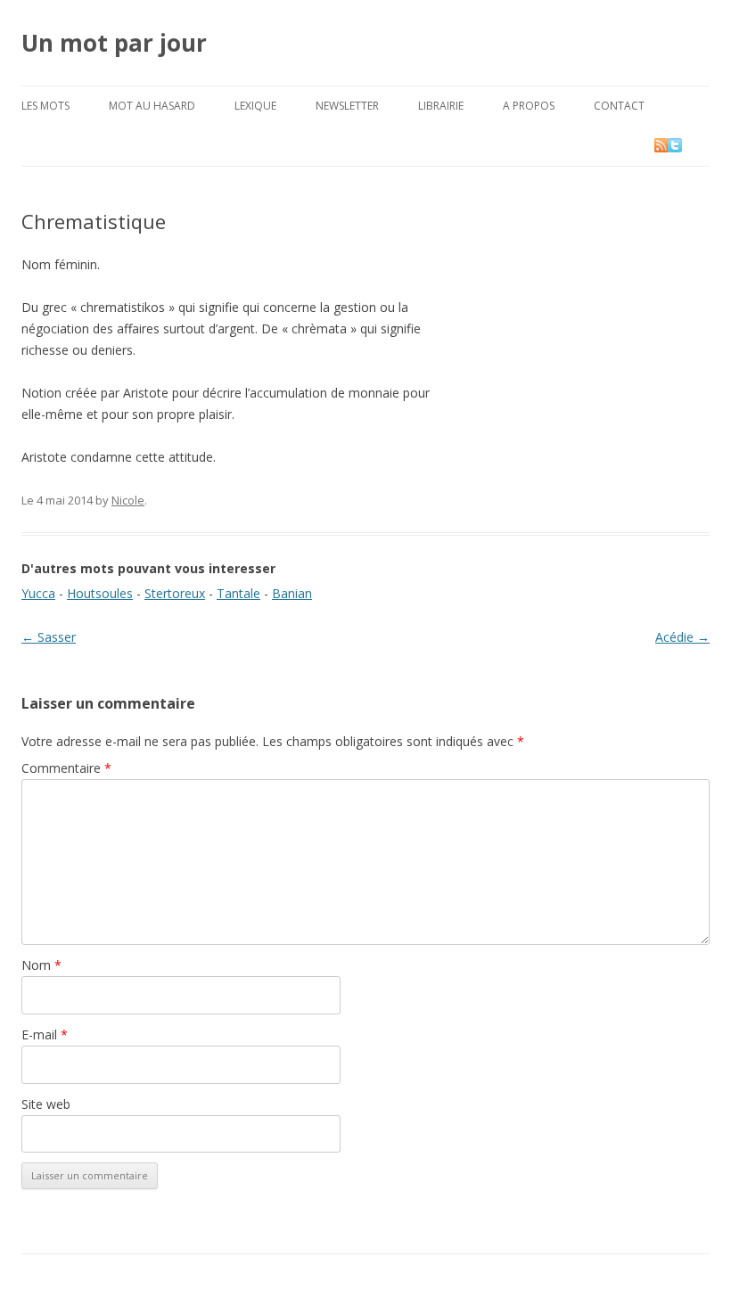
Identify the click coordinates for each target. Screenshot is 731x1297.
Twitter (689, 144)
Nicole (127, 500)
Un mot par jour (114, 43)
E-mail (44, 1034)
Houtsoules (100, 593)
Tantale (238, 593)
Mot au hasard (152, 105)
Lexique (255, 105)
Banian (292, 593)
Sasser (48, 636)
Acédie (682, 636)
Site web (45, 1104)
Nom (41, 964)
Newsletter (347, 105)
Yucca (38, 593)
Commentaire (66, 767)
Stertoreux (174, 593)
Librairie (441, 105)
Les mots (45, 105)
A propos (528, 105)
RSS (662, 144)
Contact (619, 105)
